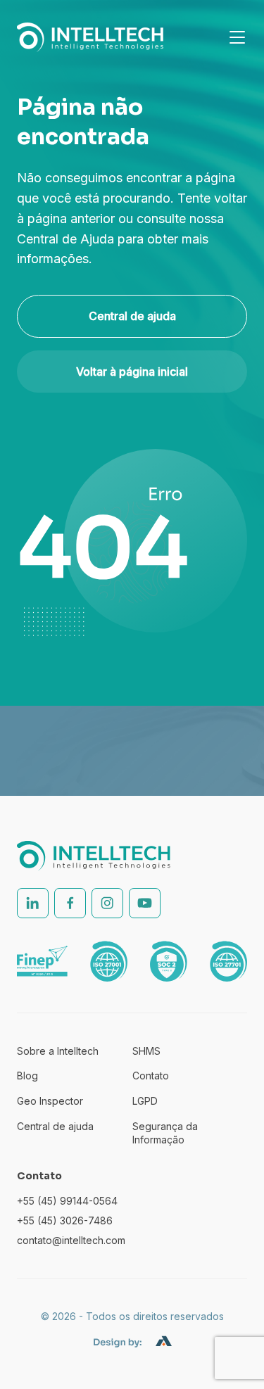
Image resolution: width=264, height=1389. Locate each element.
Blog (27, 1076)
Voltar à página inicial (132, 371)
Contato (150, 1076)
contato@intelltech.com (71, 1240)
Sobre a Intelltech (58, 1051)
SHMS (146, 1051)
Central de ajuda (132, 316)
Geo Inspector (50, 1101)
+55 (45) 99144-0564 (67, 1201)
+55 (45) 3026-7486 (65, 1220)
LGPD (145, 1101)
